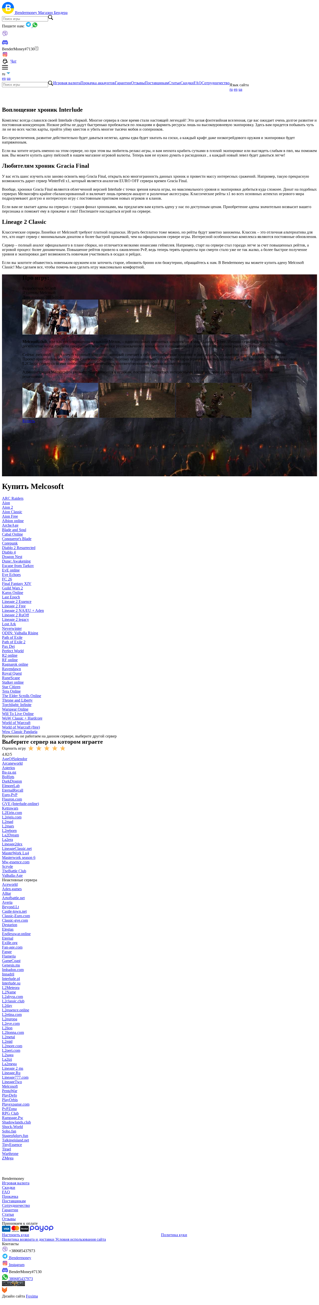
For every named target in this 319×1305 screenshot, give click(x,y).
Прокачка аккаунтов (97, 83)
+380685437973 (21, 1251)
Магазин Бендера (53, 12)
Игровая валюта (66, 83)
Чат (13, 61)
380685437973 (20, 1279)
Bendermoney (26, 12)
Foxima (32, 1296)
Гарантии (123, 83)
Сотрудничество (216, 83)
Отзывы (138, 83)
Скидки (187, 83)
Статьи (174, 83)
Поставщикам (156, 83)
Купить (28, 421)
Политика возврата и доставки (28, 1239)
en (4, 78)
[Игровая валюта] (8, 12)
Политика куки (174, 1235)
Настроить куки (15, 1235)
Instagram (16, 1265)
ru (231, 89)
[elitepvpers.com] (13, 1285)
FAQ (198, 83)
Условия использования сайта (80, 1239)
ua (8, 78)
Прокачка (10, 1196)
